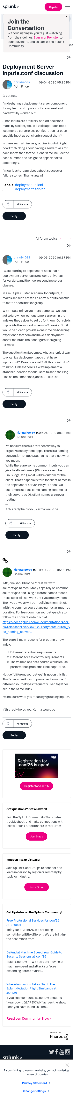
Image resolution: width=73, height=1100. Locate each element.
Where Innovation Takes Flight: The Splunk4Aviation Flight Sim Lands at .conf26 (31, 988)
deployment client (29, 184)
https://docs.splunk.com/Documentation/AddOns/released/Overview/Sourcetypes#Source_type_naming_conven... (36, 627)
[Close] (67, 1065)
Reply (14, 216)
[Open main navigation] (67, 6)
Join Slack (36, 836)
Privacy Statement (34, 1083)
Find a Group (36, 887)
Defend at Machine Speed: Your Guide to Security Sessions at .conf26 (34, 954)
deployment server (30, 189)
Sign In (53, 7)
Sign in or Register (46, 37)
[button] (68, 58)
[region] (36, 1079)
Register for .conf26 (36, 785)
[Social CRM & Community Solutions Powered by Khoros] (59, 1035)
